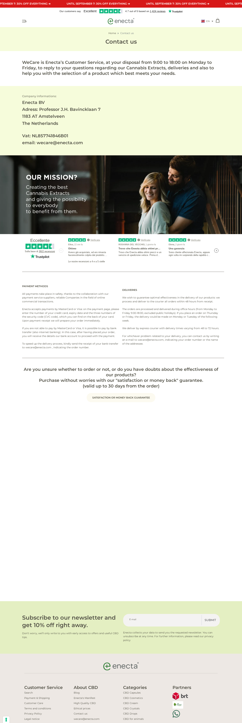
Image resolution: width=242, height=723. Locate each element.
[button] (207, 21)
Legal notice (32, 719)
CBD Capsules (132, 692)
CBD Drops (130, 713)
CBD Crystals (131, 708)
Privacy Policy (33, 713)
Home (112, 33)
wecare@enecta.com (87, 719)
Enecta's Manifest (84, 698)
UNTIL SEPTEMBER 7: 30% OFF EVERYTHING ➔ (98, 3)
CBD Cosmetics (133, 698)
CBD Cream (130, 703)
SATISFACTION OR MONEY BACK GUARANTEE (121, 397)
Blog (77, 692)
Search (28, 692)
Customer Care (33, 703)
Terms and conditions (37, 708)
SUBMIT (210, 620)
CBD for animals (133, 719)
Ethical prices (82, 708)
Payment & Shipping (37, 698)
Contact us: (81, 713)
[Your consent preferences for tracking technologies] (6, 719)
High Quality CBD (85, 703)
